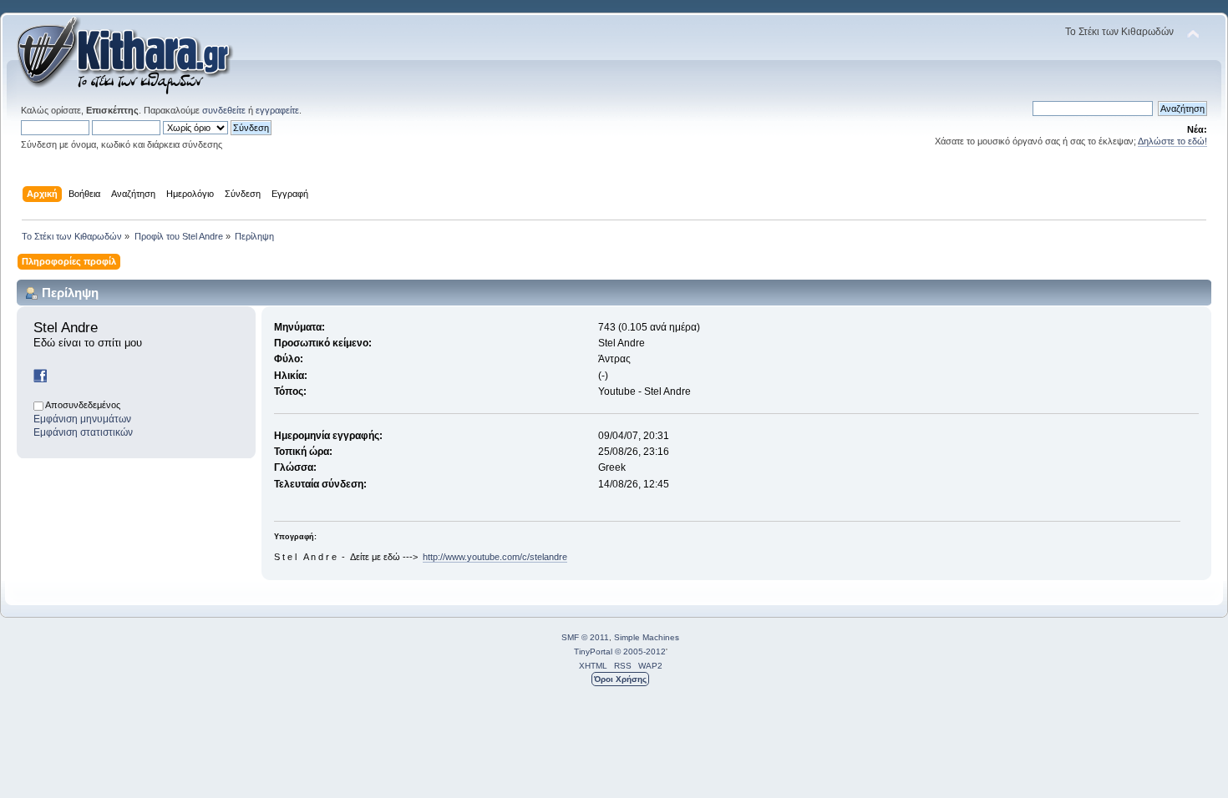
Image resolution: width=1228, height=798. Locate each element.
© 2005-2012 (640, 651)
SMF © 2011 (585, 637)
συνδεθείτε (224, 110)
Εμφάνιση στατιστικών (83, 432)
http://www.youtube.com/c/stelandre (495, 557)
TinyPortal (593, 651)
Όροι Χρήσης (620, 679)
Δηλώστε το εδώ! (1172, 141)
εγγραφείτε (277, 110)
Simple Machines (646, 637)
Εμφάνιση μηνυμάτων (82, 419)
